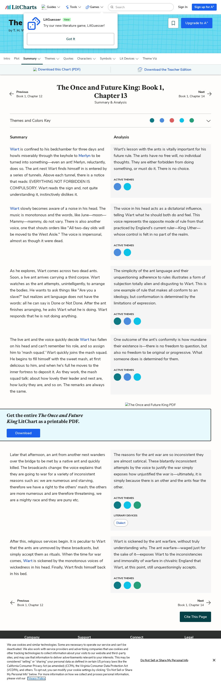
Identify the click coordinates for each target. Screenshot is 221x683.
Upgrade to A (196, 22)
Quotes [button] (68, 58)
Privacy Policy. (36, 678)
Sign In (183, 7)
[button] (7, 58)
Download (23, 433)
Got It (70, 39)
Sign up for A (204, 7)
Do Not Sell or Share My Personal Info (164, 660)
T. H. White (22, 30)
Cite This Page (195, 616)
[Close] (214, 660)
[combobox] (144, 7)
